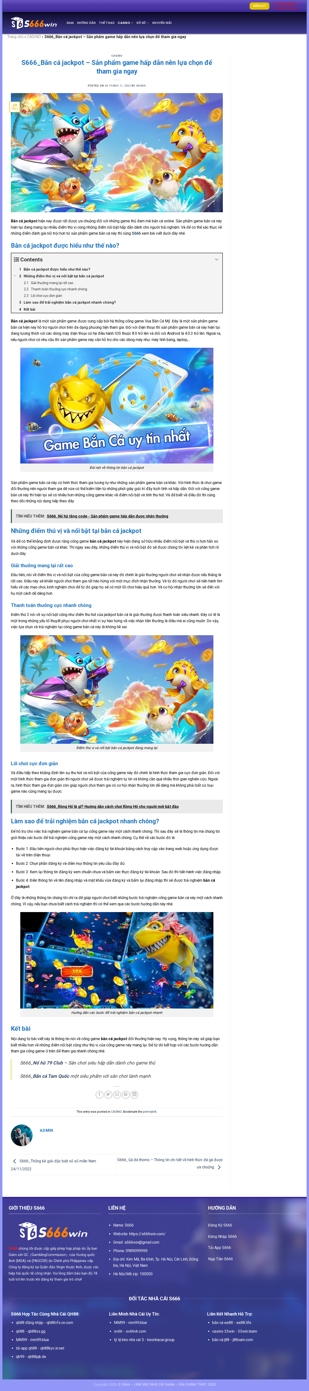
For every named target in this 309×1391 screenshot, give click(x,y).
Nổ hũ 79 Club (48, 1063)
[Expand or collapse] (217, 260)
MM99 (21, 1339)
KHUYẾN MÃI (162, 23)
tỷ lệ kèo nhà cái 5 (129, 1339)
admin (141, 85)
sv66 (118, 1331)
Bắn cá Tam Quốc (51, 1076)
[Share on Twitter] (108, 1095)
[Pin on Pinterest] (126, 1095)
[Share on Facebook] (100, 1095)
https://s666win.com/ (147, 1234)
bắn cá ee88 (222, 1322)
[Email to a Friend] (117, 1095)
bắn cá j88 (220, 1339)
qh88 (20, 1331)
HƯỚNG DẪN (86, 23)
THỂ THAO (106, 23)
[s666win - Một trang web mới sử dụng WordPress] (35, 23)
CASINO (124, 23)
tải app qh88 (26, 1348)
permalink (149, 1111)
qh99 (20, 1356)
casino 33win (223, 1331)
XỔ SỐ (141, 23)
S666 (70, 23)
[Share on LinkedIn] (134, 1095)
